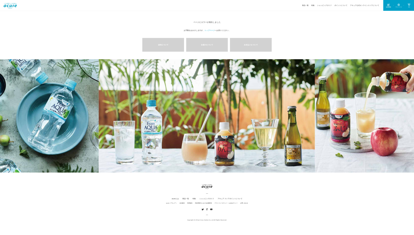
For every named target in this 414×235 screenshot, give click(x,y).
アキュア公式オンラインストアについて (364, 5)
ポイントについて (340, 5)
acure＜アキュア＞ (171, 203)
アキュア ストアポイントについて (230, 199)
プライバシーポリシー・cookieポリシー (226, 203)
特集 (312, 5)
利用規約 (189, 203)
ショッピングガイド (324, 5)
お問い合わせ (244, 203)
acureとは (175, 199)
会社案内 (182, 203)
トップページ (209, 30)
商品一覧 (305, 5)
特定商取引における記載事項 (203, 203)
